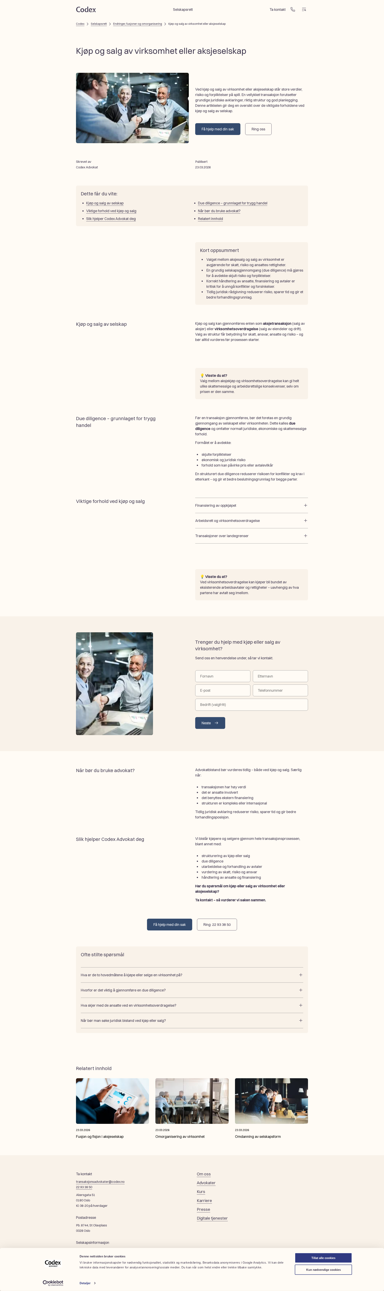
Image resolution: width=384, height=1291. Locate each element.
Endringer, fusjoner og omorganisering (137, 24)
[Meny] (304, 9)
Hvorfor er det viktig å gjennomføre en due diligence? (123, 990)
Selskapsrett (183, 9)
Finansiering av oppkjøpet (215, 505)
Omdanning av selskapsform (258, 1136)
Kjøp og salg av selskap (105, 203)
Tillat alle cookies (323, 1258)
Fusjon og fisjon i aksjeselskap (100, 1136)
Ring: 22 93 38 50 (217, 924)
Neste (206, 723)
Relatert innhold (210, 218)
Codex (80, 24)
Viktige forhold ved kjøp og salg (111, 211)
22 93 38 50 (84, 1187)
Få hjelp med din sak (218, 129)
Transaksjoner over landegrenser (222, 536)
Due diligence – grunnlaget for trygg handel (232, 203)
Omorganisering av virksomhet (180, 1136)
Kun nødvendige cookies (323, 1269)
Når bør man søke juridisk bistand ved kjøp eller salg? (123, 1020)
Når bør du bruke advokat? (219, 211)
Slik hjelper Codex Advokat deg (111, 218)
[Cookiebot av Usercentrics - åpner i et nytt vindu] (53, 1283)
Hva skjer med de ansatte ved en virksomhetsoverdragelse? (128, 1005)
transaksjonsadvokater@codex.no (100, 1182)
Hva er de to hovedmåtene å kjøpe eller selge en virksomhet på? (131, 975)
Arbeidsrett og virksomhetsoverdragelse (227, 520)
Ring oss (258, 129)
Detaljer (85, 1283)
